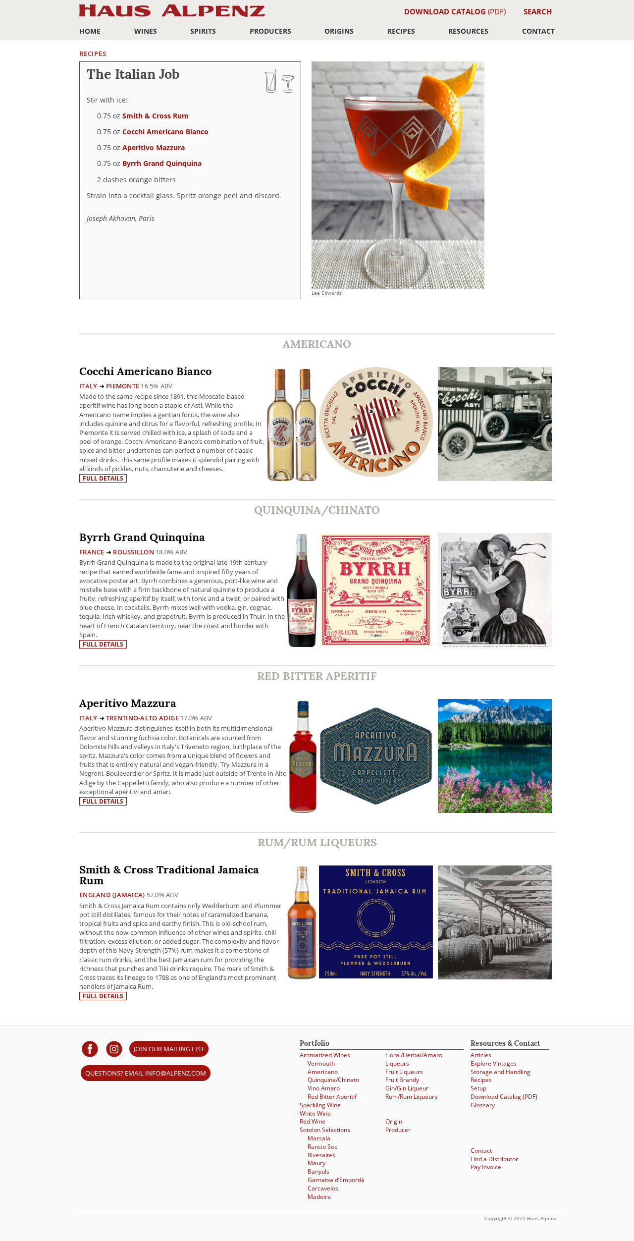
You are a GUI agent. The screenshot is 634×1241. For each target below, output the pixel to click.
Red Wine (312, 1121)
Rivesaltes (321, 1155)
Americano (323, 1072)
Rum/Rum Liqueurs (411, 1096)
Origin (393, 1121)
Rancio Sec (322, 1146)
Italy (88, 385)
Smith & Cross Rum (155, 115)
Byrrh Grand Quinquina (162, 163)
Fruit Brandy (402, 1080)
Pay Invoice (486, 1167)
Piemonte (122, 385)
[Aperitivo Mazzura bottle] (303, 755)
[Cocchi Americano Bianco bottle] (291, 424)
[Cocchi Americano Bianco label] (376, 423)
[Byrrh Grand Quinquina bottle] (302, 589)
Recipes (401, 31)
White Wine (315, 1113)
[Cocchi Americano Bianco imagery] (495, 478)
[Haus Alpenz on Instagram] (114, 1048)
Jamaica (128, 894)
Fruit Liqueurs (404, 1072)
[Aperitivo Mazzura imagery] (495, 810)
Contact (538, 31)
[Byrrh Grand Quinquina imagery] (495, 644)
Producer (398, 1130)
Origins (339, 31)
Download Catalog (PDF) (504, 1096)
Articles (481, 1055)
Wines (145, 31)
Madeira (319, 1196)
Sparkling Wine (320, 1105)
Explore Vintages (494, 1063)
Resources (468, 31)
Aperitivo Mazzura (153, 147)
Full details (103, 478)
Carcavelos (323, 1188)
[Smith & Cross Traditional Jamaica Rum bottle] (302, 922)
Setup (478, 1088)
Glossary (483, 1105)
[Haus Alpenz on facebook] (90, 1048)
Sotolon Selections (325, 1130)
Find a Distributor (494, 1159)
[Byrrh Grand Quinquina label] (376, 591)
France (92, 551)
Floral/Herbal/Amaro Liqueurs (413, 1059)
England (95, 894)
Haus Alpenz (172, 16)
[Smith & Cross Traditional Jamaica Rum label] (376, 923)
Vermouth (321, 1063)
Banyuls (318, 1171)
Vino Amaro (324, 1088)
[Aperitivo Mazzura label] (376, 757)
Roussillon (133, 551)
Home (90, 31)
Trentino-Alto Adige (142, 717)
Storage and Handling (500, 1072)
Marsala (319, 1138)
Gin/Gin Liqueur (406, 1088)
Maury (316, 1163)
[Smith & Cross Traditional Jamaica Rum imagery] (495, 976)
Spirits (203, 31)
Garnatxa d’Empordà (336, 1180)
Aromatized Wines (325, 1055)
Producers (270, 31)
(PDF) (455, 11)
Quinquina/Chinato (333, 1080)
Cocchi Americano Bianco (165, 131)
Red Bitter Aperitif (332, 1096)
